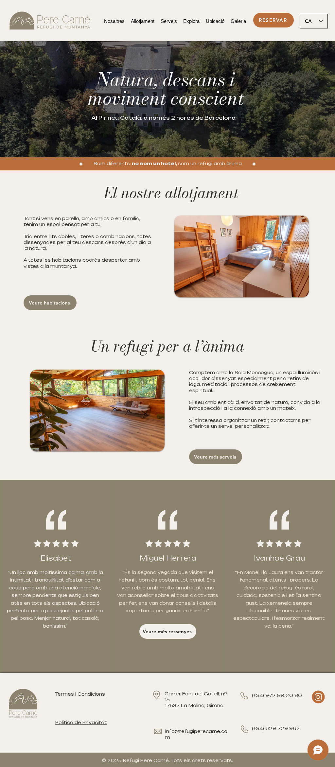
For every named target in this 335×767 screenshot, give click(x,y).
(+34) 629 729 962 (276, 728)
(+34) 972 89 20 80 (277, 695)
